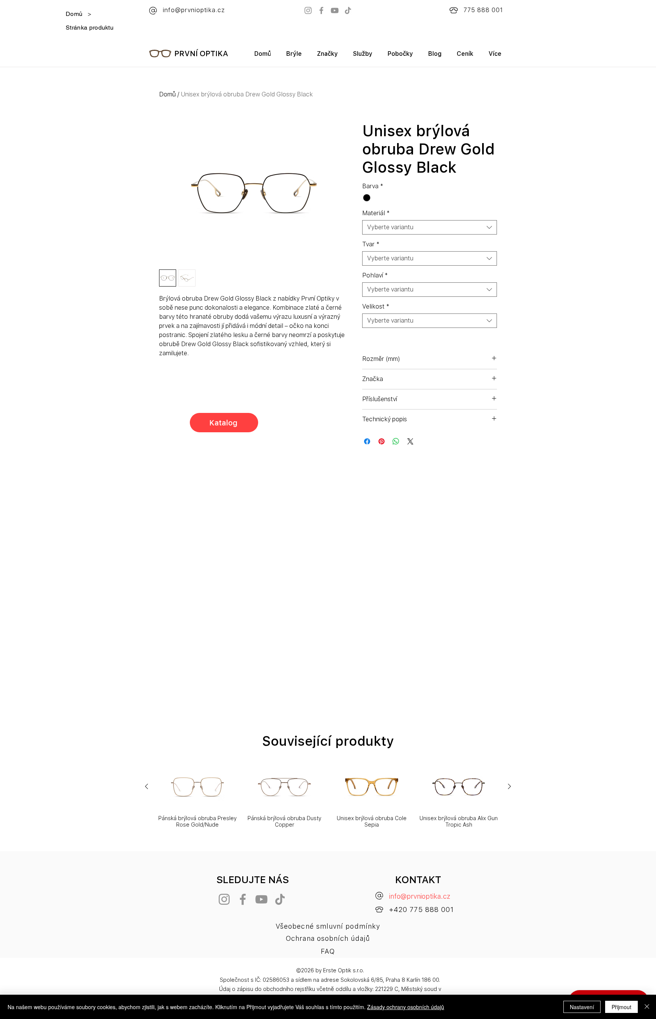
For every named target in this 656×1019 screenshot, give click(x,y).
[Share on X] (410, 441)
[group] (328, 796)
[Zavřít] (646, 1007)
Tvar (371, 244)
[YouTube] (334, 10)
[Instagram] (308, 10)
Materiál (376, 213)
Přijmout (621, 1007)
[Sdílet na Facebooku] (367, 441)
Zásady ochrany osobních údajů (405, 1007)
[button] (327, 56)
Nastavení (582, 1007)
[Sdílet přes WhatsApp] (396, 441)
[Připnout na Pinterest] (381, 441)
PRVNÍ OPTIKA (201, 53)
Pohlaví (375, 275)
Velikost (376, 306)
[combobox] (429, 227)
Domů (167, 94)
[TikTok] (348, 10)
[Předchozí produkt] (146, 786)
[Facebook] (321, 10)
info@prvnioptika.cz (419, 896)
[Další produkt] (509, 786)
